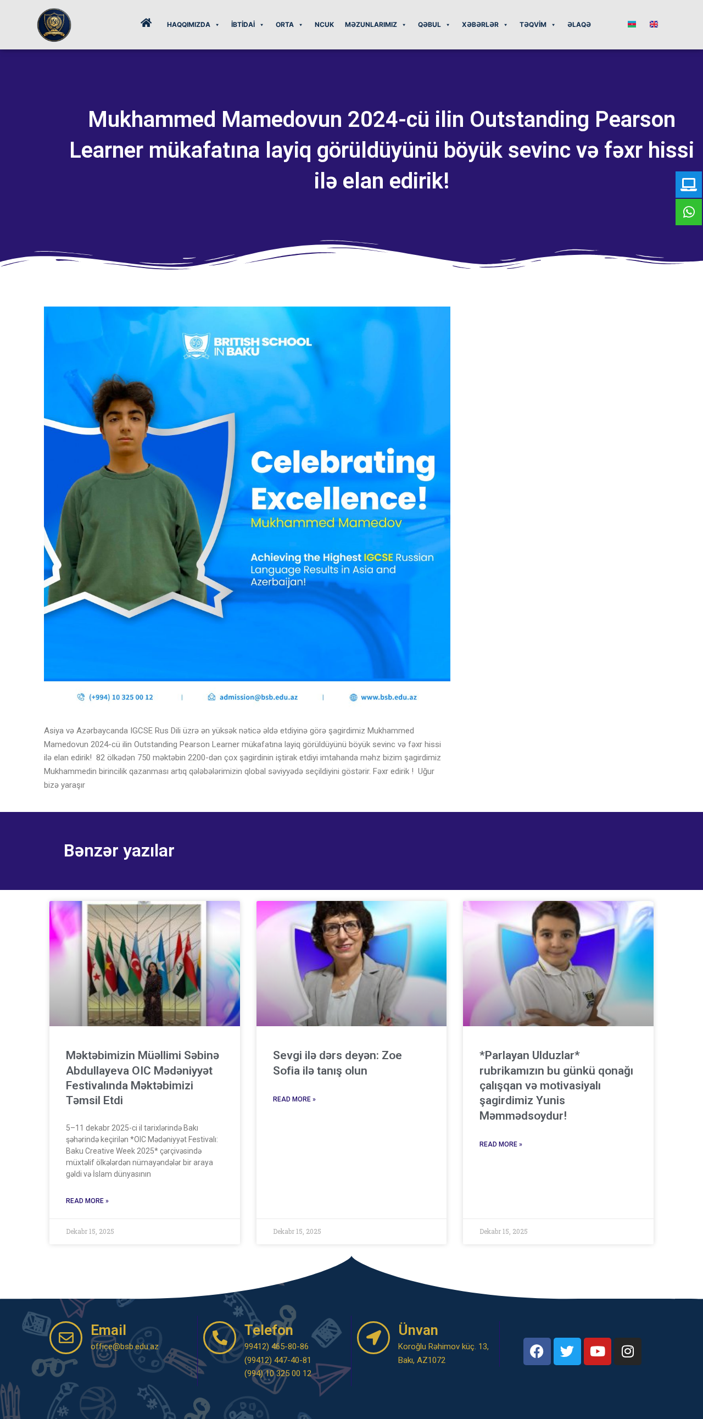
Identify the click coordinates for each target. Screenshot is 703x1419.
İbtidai (243, 24)
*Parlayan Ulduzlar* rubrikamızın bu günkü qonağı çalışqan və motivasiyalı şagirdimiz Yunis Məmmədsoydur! (556, 1085)
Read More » (87, 1201)
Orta (285, 24)
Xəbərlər (480, 24)
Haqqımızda (188, 24)
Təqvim (533, 24)
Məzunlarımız (371, 24)
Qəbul (429, 24)
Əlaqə (579, 24)
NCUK (324, 24)
